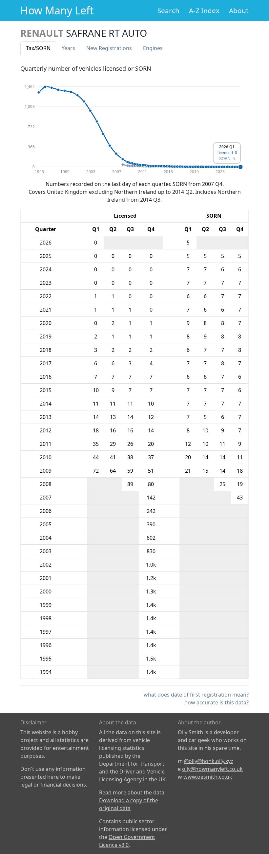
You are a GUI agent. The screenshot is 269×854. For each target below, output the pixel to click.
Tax (38, 48)
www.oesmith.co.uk (207, 776)
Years (68, 48)
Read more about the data (131, 792)
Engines (153, 48)
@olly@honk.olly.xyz (208, 761)
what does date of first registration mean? (196, 694)
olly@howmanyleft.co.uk (212, 768)
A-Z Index (204, 10)
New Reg (109, 48)
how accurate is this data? (216, 702)
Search (168, 10)
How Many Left (57, 10)
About (239, 10)
